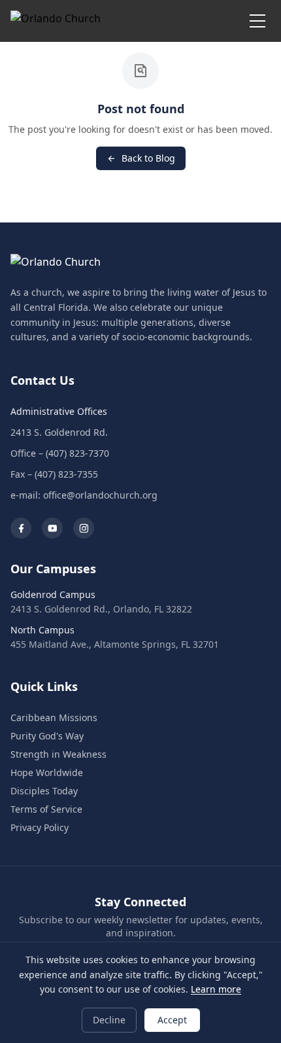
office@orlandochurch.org (100, 495)
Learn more (216, 989)
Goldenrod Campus (52, 594)
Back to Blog (148, 158)
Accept (172, 1020)
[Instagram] (83, 528)
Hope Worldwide (46, 772)
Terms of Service (46, 809)
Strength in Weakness (58, 754)
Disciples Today (44, 791)
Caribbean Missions (53, 717)
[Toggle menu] (257, 21)
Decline (109, 1020)
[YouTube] (52, 528)
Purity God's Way (47, 736)
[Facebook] (20, 528)
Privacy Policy (39, 827)
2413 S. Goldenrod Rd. (59, 432)
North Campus (42, 630)
